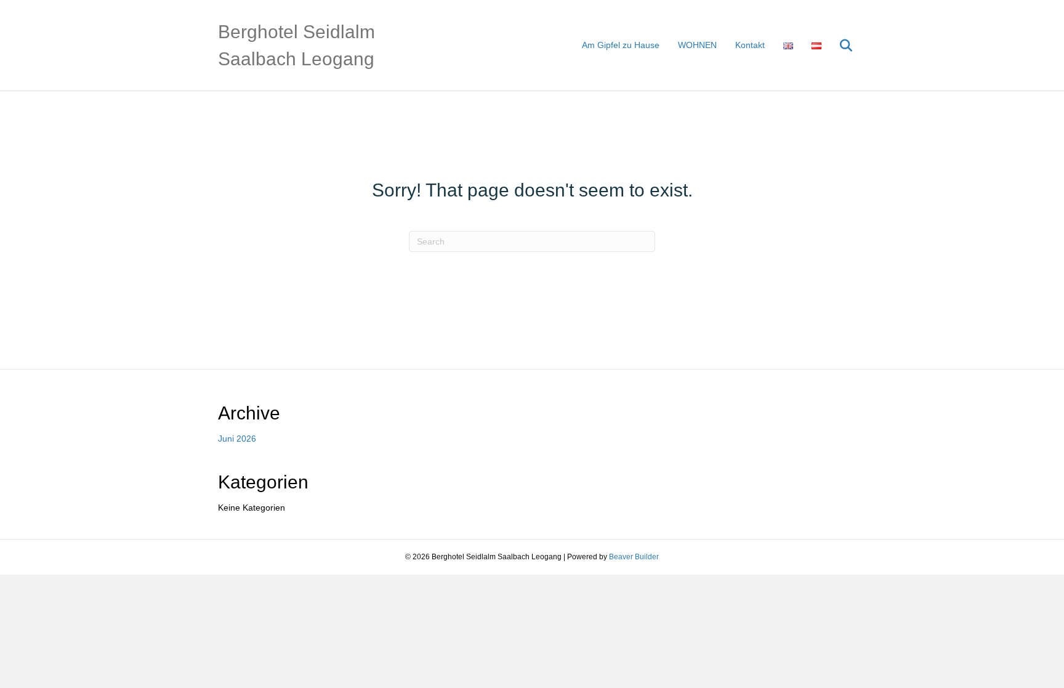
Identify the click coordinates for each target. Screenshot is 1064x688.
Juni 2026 (237, 438)
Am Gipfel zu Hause (620, 45)
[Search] (838, 45)
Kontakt (750, 45)
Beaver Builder (634, 556)
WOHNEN (697, 45)
